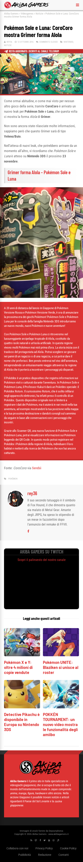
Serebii (36, 468)
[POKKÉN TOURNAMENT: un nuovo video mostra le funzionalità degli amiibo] (61, 707)
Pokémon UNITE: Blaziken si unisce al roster (60, 667)
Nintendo (68, 42)
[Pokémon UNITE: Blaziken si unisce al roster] (61, 655)
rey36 (9, 42)
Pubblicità (24, 854)
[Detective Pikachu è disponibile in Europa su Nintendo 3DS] (22, 707)
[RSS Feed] (31, 840)
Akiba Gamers (11, 13)
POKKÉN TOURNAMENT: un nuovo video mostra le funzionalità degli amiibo (60, 724)
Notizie (39, 13)
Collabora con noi (17, 848)
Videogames (27, 13)
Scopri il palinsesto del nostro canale (42, 560)
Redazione (44, 854)
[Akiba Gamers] (27, 7)
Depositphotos (56, 831)
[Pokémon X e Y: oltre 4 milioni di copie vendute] (22, 655)
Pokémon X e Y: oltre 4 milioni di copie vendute (18, 667)
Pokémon (13, 479)
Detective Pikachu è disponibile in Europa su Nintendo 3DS (22, 722)
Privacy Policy (44, 848)
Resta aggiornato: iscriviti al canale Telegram (34, 51)
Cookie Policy (68, 848)
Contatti (63, 854)
